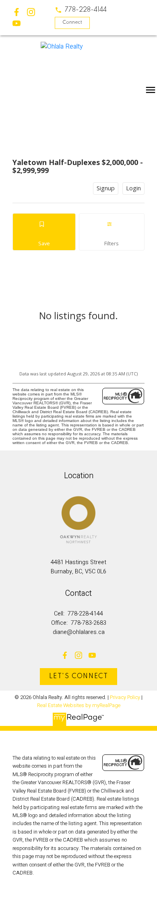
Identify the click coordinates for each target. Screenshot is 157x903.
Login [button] (133, 188)
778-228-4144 (86, 10)
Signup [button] (106, 188)
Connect (72, 22)
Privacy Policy (125, 697)
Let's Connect (78, 676)
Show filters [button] (112, 232)
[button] (81, 10)
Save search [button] (43, 232)
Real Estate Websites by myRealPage (78, 705)
